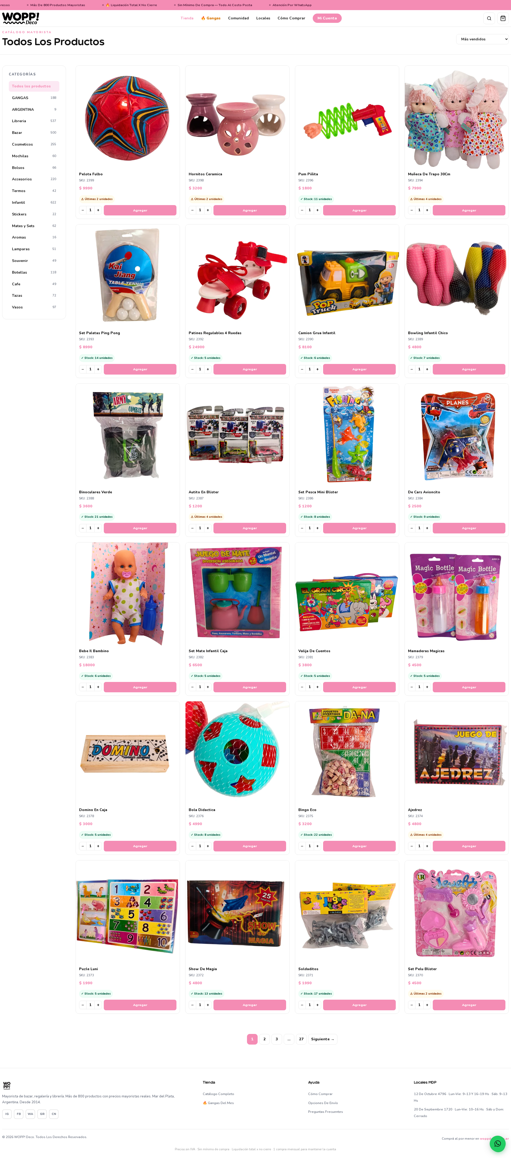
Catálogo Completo (218, 1094)
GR (42, 1114)
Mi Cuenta (327, 18)
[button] (498, 1144)
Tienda (187, 18)
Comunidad (238, 18)
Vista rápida (130, 165)
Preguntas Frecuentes (325, 1111)
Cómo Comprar (291, 18)
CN (54, 1114)
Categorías (22, 74)
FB (19, 1114)
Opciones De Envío (323, 1103)
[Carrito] (503, 18)
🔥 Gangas (211, 18)
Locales (263, 18)
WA (30, 1114)
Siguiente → (323, 1039)
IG (7, 1114)
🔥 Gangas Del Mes (218, 1103)
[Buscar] (489, 18)
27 (301, 1039)
